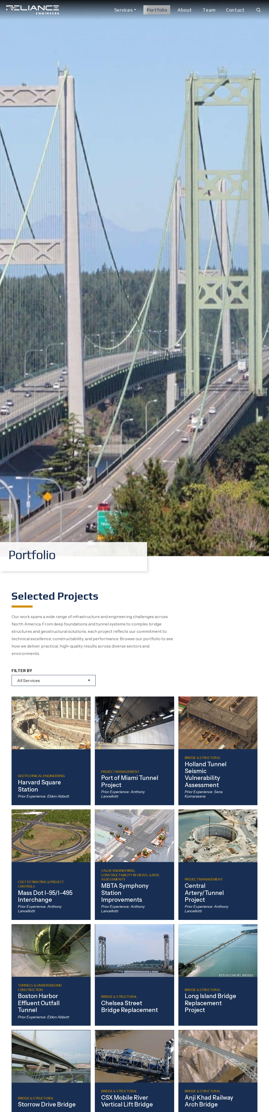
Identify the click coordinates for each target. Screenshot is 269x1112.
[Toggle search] (258, 10)
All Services (28, 680)
